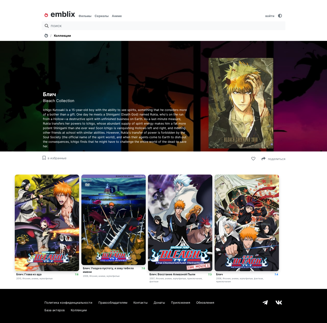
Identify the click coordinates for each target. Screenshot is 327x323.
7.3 (210, 274)
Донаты (159, 302)
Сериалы (102, 16)
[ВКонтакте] (279, 302)
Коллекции (62, 35)
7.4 (276, 274)
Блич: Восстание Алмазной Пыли (172, 274)
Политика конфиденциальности (68, 302)
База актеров (54, 310)
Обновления (205, 302)
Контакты (140, 302)
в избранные (56, 158)
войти (269, 16)
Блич (219, 274)
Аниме (117, 16)
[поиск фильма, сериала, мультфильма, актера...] (46, 26)
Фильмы (85, 16)
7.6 (76, 274)
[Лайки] (252, 158)
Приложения (180, 302)
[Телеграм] (265, 302)
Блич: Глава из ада (28, 274)
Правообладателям (112, 302)
